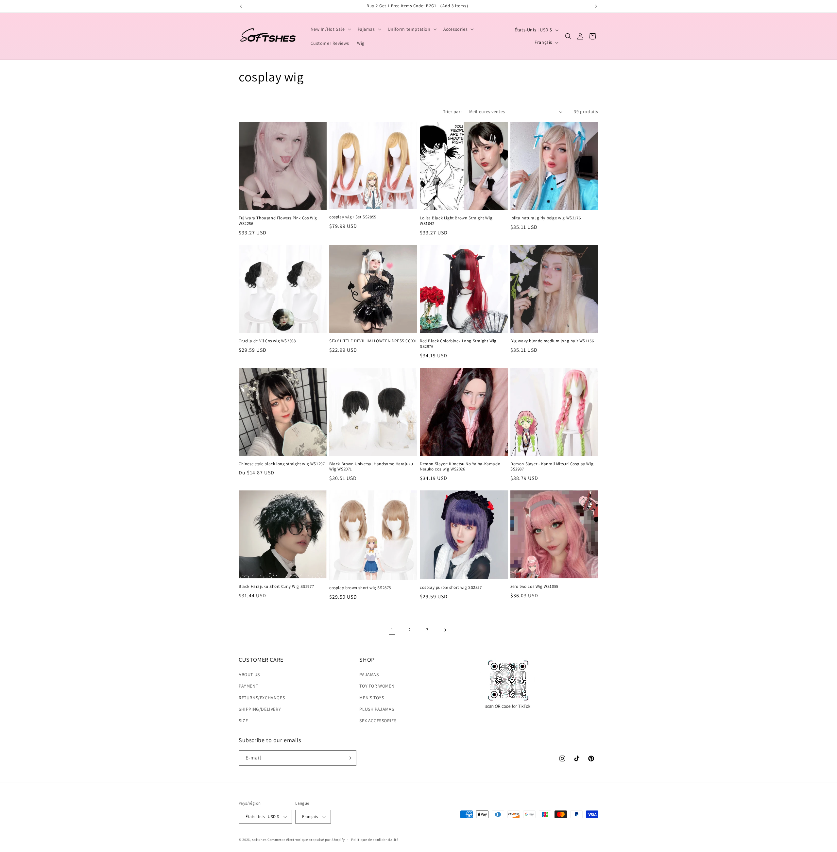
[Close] (528, 346)
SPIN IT (496, 464)
